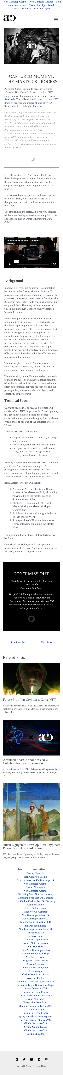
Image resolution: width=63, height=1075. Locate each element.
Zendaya (37, 106)
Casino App (35, 971)
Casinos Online (35, 904)
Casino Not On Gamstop (35, 953)
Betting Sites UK (35, 873)
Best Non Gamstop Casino (35, 950)
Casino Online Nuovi (35, 1026)
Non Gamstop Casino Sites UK (35, 929)
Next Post (48, 642)
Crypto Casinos (35, 963)
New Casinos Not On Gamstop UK (35, 880)
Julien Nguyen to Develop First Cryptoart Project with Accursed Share (31, 846)
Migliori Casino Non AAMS (35, 1019)
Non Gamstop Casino (35, 876)
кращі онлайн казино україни (35, 1016)
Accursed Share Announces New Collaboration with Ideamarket (25, 761)
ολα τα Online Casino (35, 908)
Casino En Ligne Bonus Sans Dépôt (35, 985)
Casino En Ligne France (35, 939)
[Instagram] (31, 1059)
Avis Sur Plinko (35, 977)
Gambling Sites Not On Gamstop (35, 894)
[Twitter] (24, 1059)
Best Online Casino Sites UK (35, 922)
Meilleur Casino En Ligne (36, 8)
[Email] (46, 1059)
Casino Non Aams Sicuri (35, 974)
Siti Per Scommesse (35, 925)
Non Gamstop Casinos (35, 883)
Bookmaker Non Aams (35, 1002)
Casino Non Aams (35, 887)
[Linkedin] (39, 1059)
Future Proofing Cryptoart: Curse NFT (29, 699)
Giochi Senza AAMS (35, 1023)
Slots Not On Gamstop (35, 911)
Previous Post (16, 642)
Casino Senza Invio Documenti (35, 995)
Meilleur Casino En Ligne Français (35, 981)
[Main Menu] (56, 18)
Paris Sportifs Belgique (35, 967)
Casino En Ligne (35, 1009)
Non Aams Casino (35, 957)
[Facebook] (17, 1059)
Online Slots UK (35, 932)
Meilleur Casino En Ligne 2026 (35, 1005)
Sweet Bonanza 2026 (35, 988)
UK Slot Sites (35, 946)
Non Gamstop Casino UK (35, 915)
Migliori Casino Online (35, 960)
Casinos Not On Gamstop (35, 943)
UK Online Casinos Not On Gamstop (35, 901)
